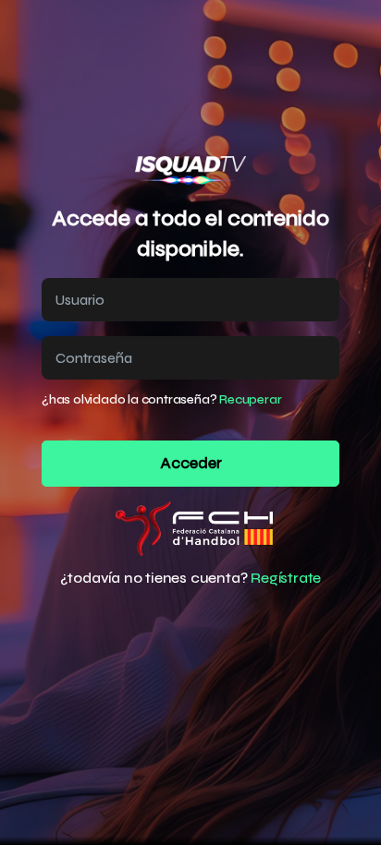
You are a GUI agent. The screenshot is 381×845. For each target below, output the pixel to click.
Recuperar (250, 399)
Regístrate (286, 577)
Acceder (191, 463)
